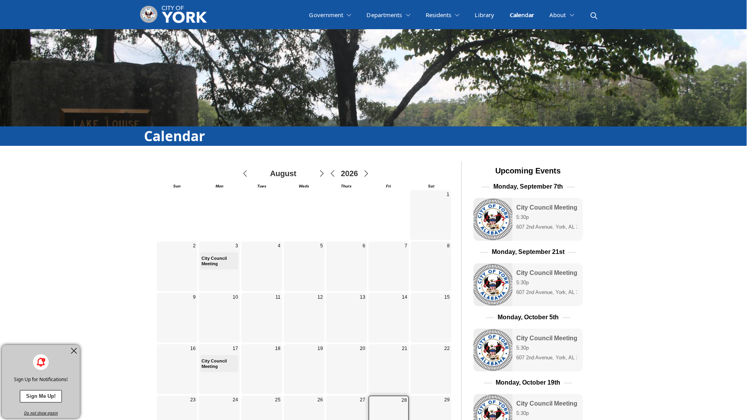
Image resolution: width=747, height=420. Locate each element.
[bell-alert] (41, 362)
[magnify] (594, 16)
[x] (74, 351)
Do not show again (41, 413)
